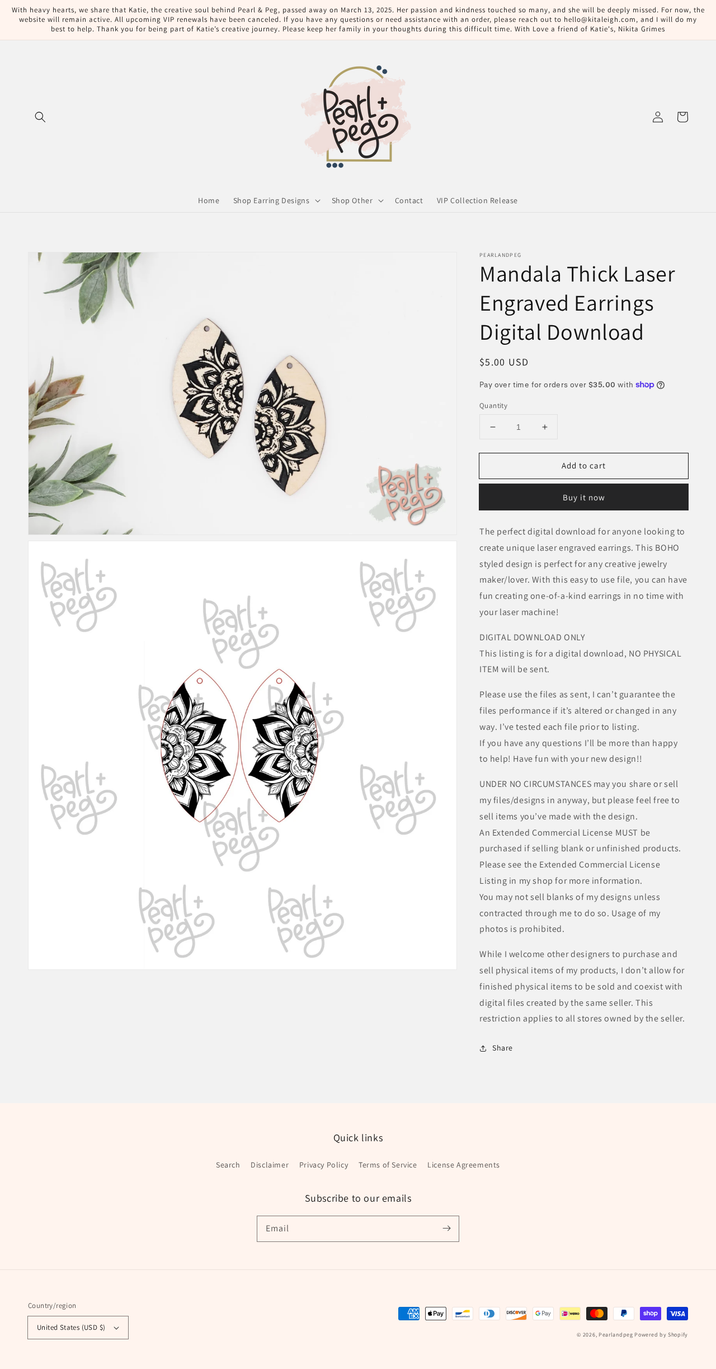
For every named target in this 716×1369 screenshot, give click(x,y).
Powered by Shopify (661, 1334)
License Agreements (463, 1165)
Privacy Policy (323, 1165)
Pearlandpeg (616, 1334)
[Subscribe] (446, 1228)
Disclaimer (270, 1165)
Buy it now (584, 497)
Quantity (493, 405)
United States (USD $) (71, 1327)
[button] (40, 117)
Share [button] (502, 1048)
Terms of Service (388, 1165)
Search (228, 1165)
